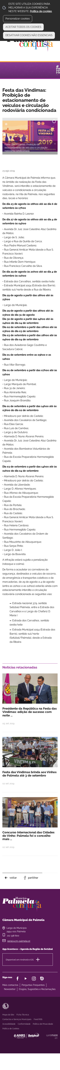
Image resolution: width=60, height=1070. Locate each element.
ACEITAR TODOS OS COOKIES (23, 26)
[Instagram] (34, 978)
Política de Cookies (10, 1029)
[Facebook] (17, 978)
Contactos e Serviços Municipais (16, 1019)
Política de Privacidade (43, 1024)
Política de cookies (41, 11)
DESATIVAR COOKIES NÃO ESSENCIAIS (28, 35)
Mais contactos (10, 985)
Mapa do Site (8, 1015)
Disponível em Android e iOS (20, 959)
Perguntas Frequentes (33, 985)
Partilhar (33, 877)
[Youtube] (26, 978)
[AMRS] (44, 1042)
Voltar (13, 877)
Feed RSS (38, 1019)
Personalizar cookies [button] (17, 18)
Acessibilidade (5, 1006)
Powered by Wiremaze (52, 1036)
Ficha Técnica (22, 1015)
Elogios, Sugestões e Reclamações (37, 989)
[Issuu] (42, 978)
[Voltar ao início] (30, 42)
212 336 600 (13, 935)
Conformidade (24, 1024)
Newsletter (10, 989)
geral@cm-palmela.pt (18, 941)
